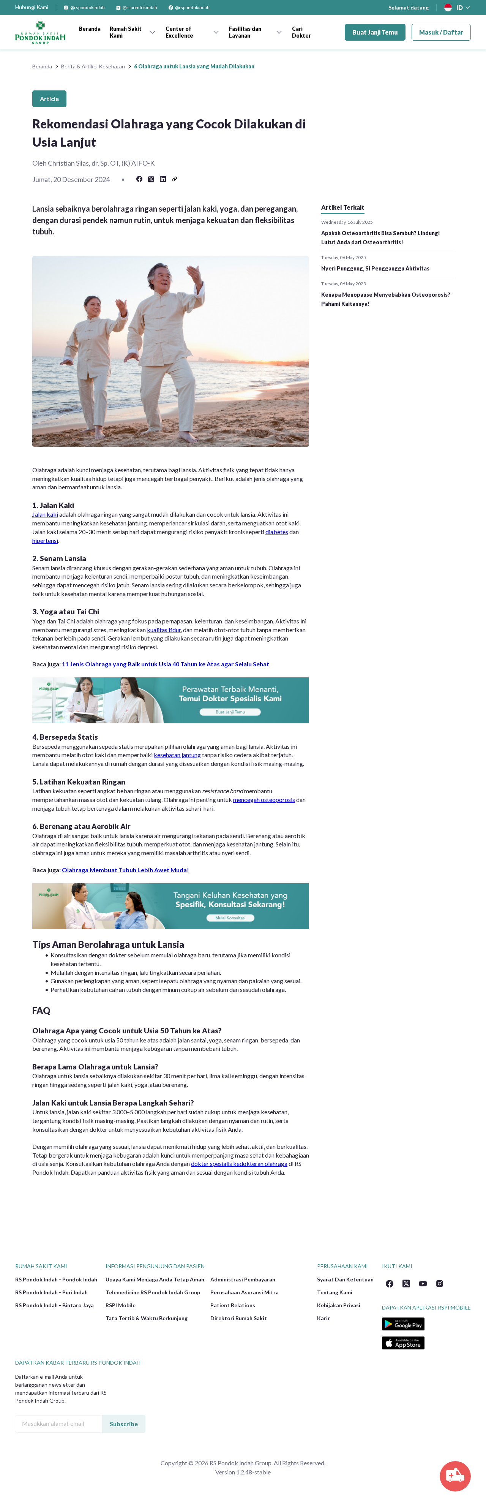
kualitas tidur (164, 629)
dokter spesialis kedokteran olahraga (239, 1163)
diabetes (276, 531)
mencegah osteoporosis (264, 799)
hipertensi (45, 540)
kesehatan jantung (177, 754)
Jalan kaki (45, 514)
